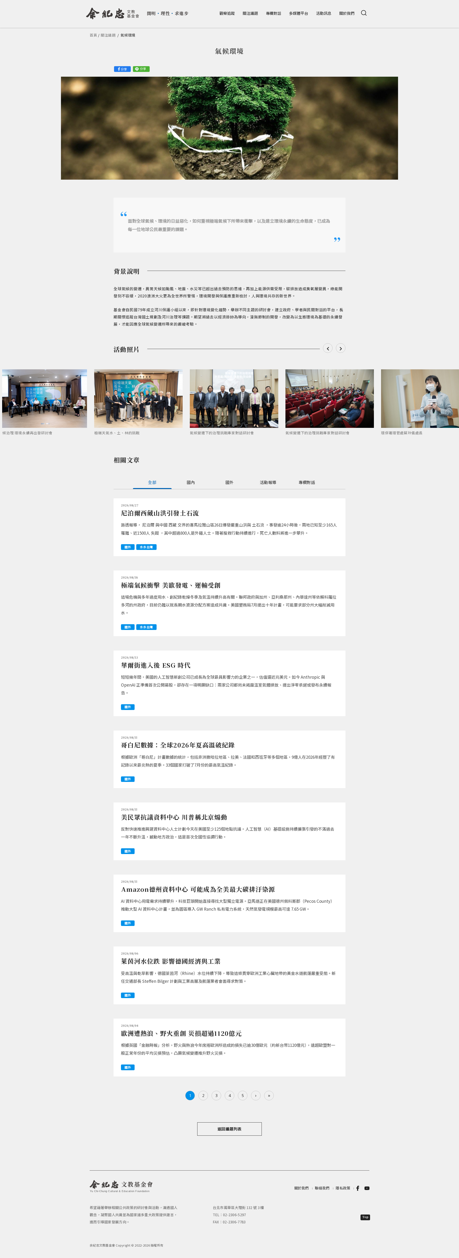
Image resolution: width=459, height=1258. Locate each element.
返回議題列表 (230, 1129)
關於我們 (347, 13)
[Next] (340, 348)
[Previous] (328, 348)
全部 (152, 482)
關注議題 (250, 13)
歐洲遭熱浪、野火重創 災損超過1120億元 (181, 1033)
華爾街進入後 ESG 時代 (156, 665)
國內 (191, 482)
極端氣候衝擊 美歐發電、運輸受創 (171, 585)
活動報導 (268, 482)
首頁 (93, 35)
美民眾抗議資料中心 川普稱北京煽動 (174, 816)
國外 (229, 482)
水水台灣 (146, 547)
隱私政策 (343, 1187)
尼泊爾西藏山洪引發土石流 (160, 512)
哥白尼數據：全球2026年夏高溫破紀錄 (178, 744)
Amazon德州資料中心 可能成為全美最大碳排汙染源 (198, 889)
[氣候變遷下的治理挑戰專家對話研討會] (234, 398)
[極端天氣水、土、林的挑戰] (138, 398)
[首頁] (112, 11)
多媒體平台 (298, 13)
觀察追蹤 (227, 13)
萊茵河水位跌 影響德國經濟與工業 (171, 961)
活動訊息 (323, 13)
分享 (124, 69)
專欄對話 (273, 13)
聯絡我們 (322, 1187)
